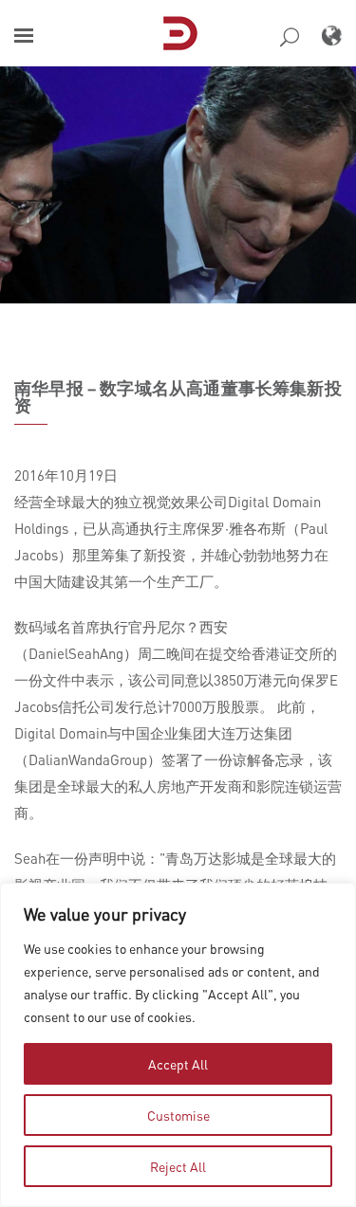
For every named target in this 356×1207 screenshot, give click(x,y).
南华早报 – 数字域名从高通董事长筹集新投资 (178, 396)
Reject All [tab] (178, 1166)
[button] (23, 35)
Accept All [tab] (178, 1063)
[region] (178, 1045)
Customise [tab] (178, 1115)
